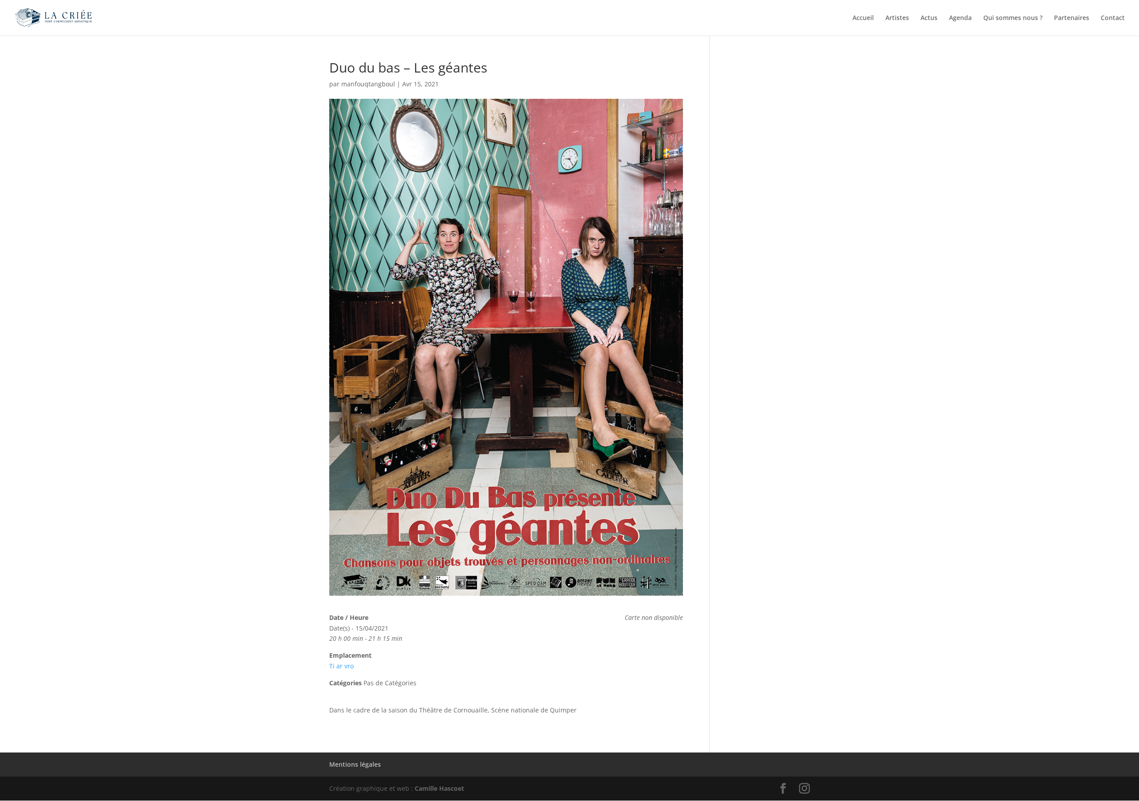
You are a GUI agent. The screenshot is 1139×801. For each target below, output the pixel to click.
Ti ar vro (341, 666)
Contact (1113, 18)
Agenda (960, 18)
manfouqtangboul (368, 84)
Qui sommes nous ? (1012, 18)
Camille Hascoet (439, 788)
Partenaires (1071, 18)
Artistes (897, 18)
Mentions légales (355, 764)
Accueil (863, 18)
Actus (929, 18)
